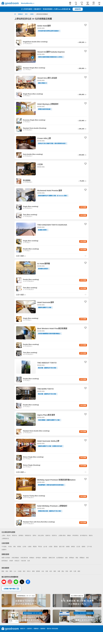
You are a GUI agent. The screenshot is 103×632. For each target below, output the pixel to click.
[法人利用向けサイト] (77, 600)
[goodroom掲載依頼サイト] (26, 616)
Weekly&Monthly (27, 3)
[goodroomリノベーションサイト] (26, 600)
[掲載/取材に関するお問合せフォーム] (77, 616)
